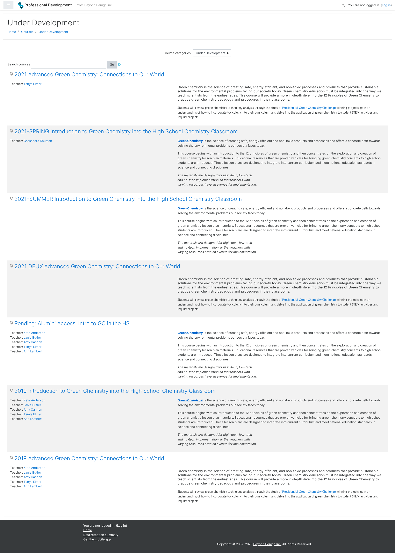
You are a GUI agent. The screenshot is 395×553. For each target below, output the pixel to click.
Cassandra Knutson (38, 141)
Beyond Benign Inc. (267, 544)
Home (11, 32)
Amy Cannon (33, 342)
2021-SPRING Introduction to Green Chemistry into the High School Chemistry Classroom (126, 131)
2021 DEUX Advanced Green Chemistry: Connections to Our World (97, 266)
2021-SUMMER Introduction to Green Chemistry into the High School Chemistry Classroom (128, 199)
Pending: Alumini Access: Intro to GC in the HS (72, 323)
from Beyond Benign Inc (94, 5)
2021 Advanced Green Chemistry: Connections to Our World (89, 74)
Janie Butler (32, 337)
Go (112, 64)
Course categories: (178, 53)
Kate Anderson (34, 333)
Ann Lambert (33, 351)
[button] (343, 4)
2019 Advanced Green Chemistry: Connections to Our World (89, 458)
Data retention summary (100, 535)
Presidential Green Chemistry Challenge (309, 108)
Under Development (53, 32)
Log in (386, 5)
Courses (27, 32)
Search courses (18, 64)
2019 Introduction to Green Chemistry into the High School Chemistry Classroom (115, 391)
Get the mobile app (97, 539)
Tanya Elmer (33, 84)
